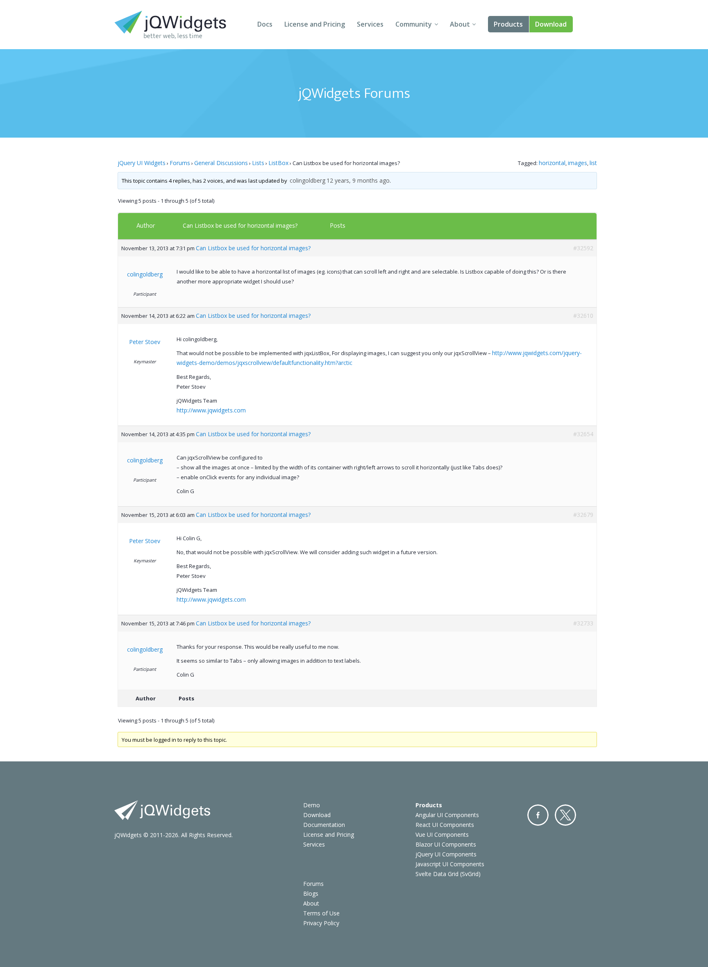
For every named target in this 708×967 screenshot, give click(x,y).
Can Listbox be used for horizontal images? (240, 225)
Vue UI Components (442, 834)
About (460, 24)
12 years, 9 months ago (358, 180)
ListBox (278, 163)
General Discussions (221, 163)
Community (413, 24)
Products (508, 24)
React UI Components (444, 825)
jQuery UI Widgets (142, 163)
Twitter (565, 815)
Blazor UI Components (445, 844)
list (593, 163)
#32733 (583, 623)
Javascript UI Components (449, 864)
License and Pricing (314, 24)
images (577, 163)
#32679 (583, 515)
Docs (264, 24)
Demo (311, 805)
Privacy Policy (321, 923)
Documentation (324, 825)
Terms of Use (321, 913)
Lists (258, 163)
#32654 (583, 434)
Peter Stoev (144, 342)
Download (551, 24)
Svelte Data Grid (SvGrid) (448, 874)
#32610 (583, 315)
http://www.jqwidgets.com (211, 410)
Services (370, 24)
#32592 (583, 248)
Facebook (538, 815)
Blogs (310, 893)
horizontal (552, 163)
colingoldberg (307, 180)
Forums (180, 163)
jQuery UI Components (446, 854)
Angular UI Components (447, 815)
